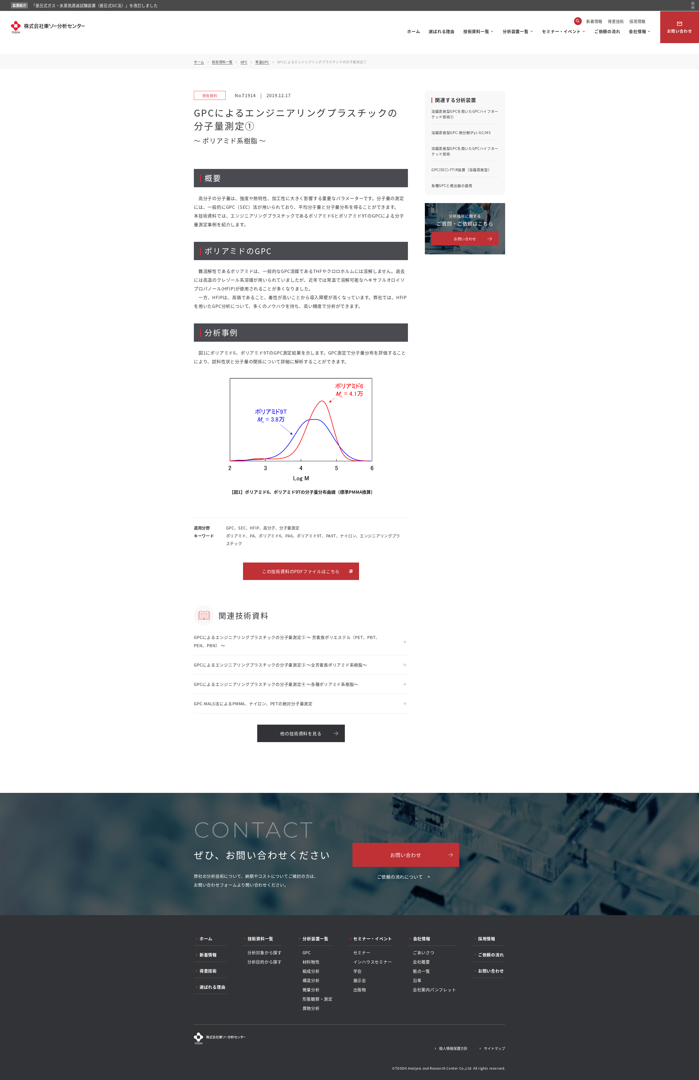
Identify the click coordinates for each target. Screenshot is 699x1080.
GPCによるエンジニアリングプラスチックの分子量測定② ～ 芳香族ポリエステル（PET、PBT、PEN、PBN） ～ (287, 641)
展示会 (359, 980)
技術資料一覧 (476, 31)
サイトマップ (494, 1048)
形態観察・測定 (318, 998)
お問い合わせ (679, 27)
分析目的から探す (264, 961)
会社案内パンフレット (434, 989)
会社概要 (421, 961)
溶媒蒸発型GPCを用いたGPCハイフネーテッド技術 (464, 151)
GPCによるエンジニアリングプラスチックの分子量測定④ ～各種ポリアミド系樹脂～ (276, 684)
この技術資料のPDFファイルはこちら (301, 571)
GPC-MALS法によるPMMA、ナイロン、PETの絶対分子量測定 (253, 703)
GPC (244, 61)
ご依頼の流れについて (400, 876)
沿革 (417, 980)
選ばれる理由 (442, 31)
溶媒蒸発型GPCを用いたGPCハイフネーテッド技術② (464, 114)
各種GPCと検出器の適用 (451, 185)
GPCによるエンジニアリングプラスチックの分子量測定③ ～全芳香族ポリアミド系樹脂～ (280, 665)
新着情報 (594, 21)
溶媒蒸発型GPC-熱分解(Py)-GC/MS (461, 132)
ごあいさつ (423, 952)
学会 (357, 971)
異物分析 (311, 1008)
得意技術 (616, 21)
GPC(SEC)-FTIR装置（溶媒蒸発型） (461, 169)
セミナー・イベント (561, 31)
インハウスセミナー (372, 961)
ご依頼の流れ (607, 31)
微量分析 (311, 989)
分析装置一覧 (516, 31)
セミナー (362, 952)
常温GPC (262, 61)
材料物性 (311, 961)
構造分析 (311, 980)
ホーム (413, 31)
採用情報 (637, 21)
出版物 (359, 989)
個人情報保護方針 (453, 1048)
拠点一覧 (421, 971)
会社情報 (637, 31)
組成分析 (311, 971)
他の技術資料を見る (300, 733)
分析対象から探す (264, 952)
